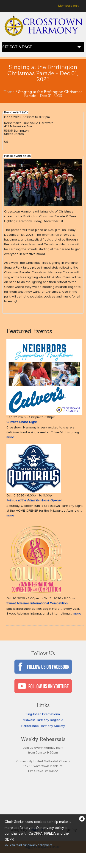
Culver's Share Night (21, 422)
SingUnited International (43, 714)
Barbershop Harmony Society (43, 726)
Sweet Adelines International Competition (37, 603)
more (10, 437)
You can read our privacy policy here (29, 845)
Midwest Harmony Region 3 (43, 720)
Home (8, 92)
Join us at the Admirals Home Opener (34, 500)
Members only (68, 5)
